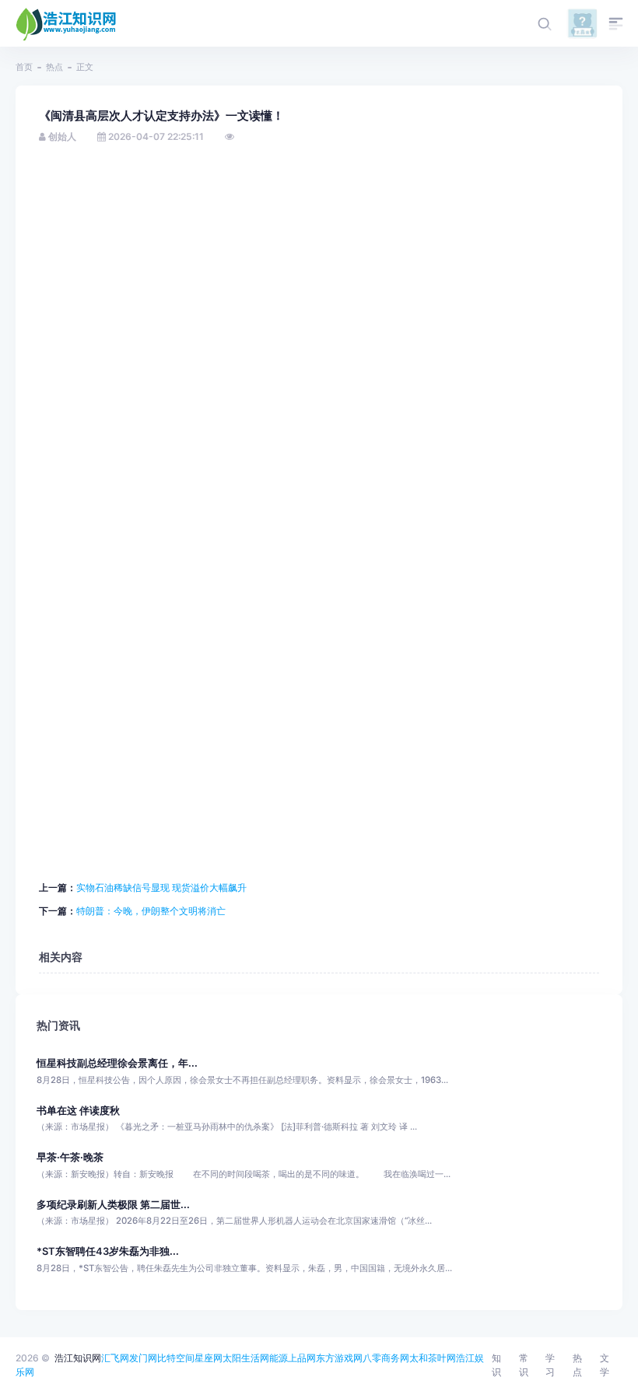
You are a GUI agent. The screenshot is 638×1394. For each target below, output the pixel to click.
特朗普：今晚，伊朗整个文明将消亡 (151, 911)
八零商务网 (386, 1358)
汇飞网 (115, 1358)
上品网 (302, 1358)
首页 (24, 66)
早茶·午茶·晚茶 (70, 1157)
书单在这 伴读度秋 (78, 1110)
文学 (604, 1365)
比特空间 (176, 1358)
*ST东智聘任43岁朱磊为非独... (108, 1251)
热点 (54, 66)
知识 (496, 1365)
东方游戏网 (339, 1358)
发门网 (143, 1358)
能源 (278, 1358)
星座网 (209, 1358)
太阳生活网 (246, 1358)
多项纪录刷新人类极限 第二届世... (113, 1205)
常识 (523, 1365)
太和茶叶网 (432, 1358)
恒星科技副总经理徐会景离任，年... (117, 1063)
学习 (550, 1365)
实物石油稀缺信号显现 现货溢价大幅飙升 (161, 887)
